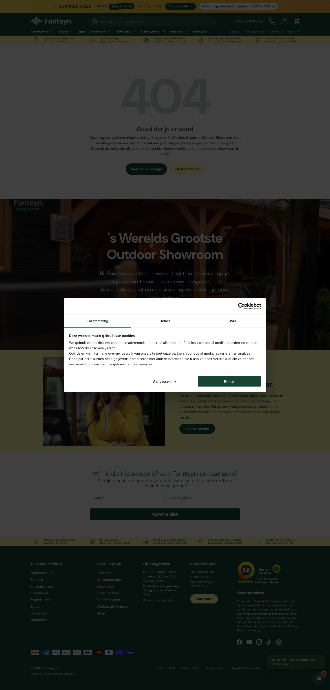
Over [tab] (232, 321)
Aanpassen (162, 381)
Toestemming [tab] (97, 321)
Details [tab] (165, 321)
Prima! (229, 381)
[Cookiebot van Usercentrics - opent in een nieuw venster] (241, 306)
